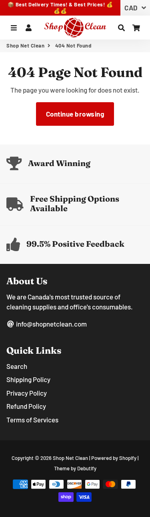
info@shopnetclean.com (51, 324)
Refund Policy (26, 406)
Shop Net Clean (25, 45)
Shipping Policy (28, 379)
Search (16, 366)
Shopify (127, 458)
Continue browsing (75, 114)
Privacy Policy (26, 393)
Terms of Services (32, 420)
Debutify (86, 468)
